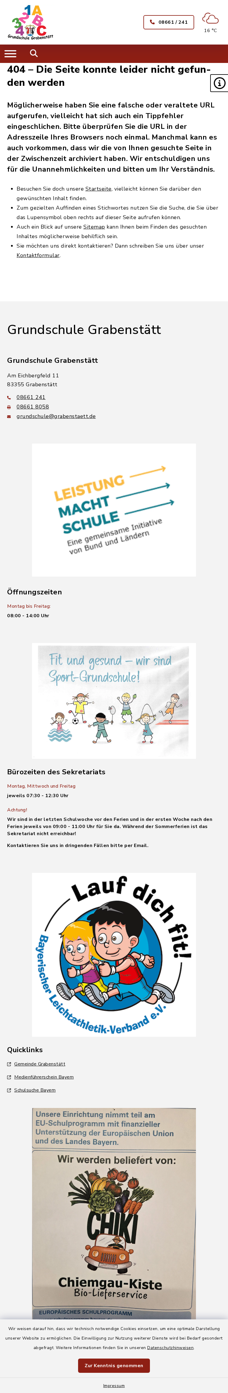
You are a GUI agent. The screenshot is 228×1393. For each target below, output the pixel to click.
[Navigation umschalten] (10, 54)
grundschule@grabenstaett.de (56, 416)
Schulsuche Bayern (35, 1090)
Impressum (114, 1386)
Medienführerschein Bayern (44, 1077)
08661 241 (31, 397)
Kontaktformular (38, 255)
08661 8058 (33, 406)
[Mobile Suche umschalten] (34, 54)
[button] (219, 83)
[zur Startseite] (31, 22)
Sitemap (94, 226)
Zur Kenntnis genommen (114, 1365)
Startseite (99, 188)
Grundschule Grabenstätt (84, 330)
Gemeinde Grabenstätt (39, 1064)
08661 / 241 (172, 22)
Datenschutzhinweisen (170, 1348)
